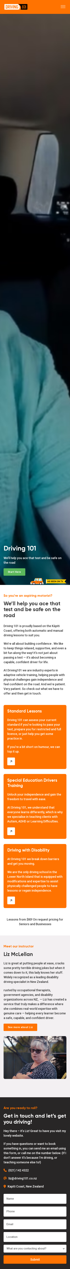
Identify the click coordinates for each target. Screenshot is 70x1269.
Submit (35, 1259)
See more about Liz (20, 1027)
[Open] (63, 7)
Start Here (14, 571)
